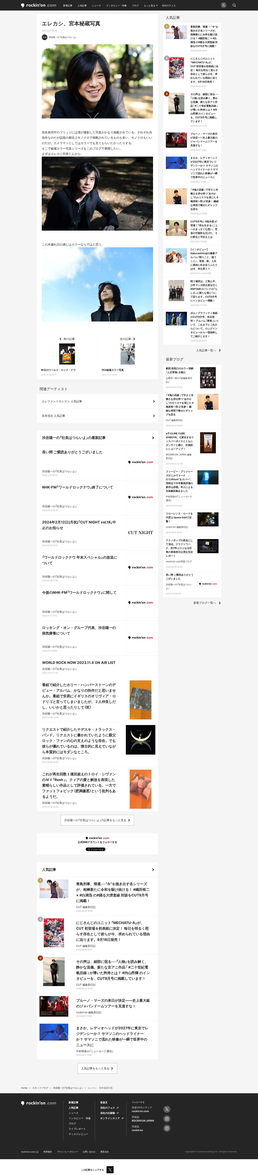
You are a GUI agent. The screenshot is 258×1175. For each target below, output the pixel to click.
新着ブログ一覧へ (204, 602)
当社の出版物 (107, 1112)
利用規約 (48, 1151)
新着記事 (67, 5)
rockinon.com (38, 5)
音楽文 (104, 1102)
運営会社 (104, 1151)
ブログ (135, 5)
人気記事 (82, 5)
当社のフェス (169, 5)
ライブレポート (77, 1128)
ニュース (96, 5)
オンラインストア (110, 1118)
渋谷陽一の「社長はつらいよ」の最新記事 (74, 438)
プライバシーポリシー (67, 1151)
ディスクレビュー (78, 1133)
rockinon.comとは (30, 1151)
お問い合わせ (89, 1151)
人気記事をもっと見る (95, 1068)
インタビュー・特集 (116, 5)
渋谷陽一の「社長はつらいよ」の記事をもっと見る (95, 820)
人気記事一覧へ (206, 350)
